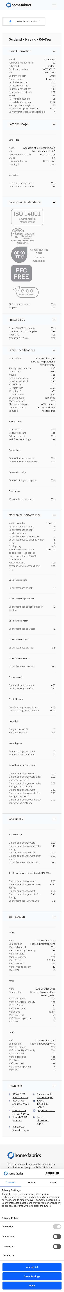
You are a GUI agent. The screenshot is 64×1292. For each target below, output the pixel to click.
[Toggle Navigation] (54, 5)
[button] (23, 21)
